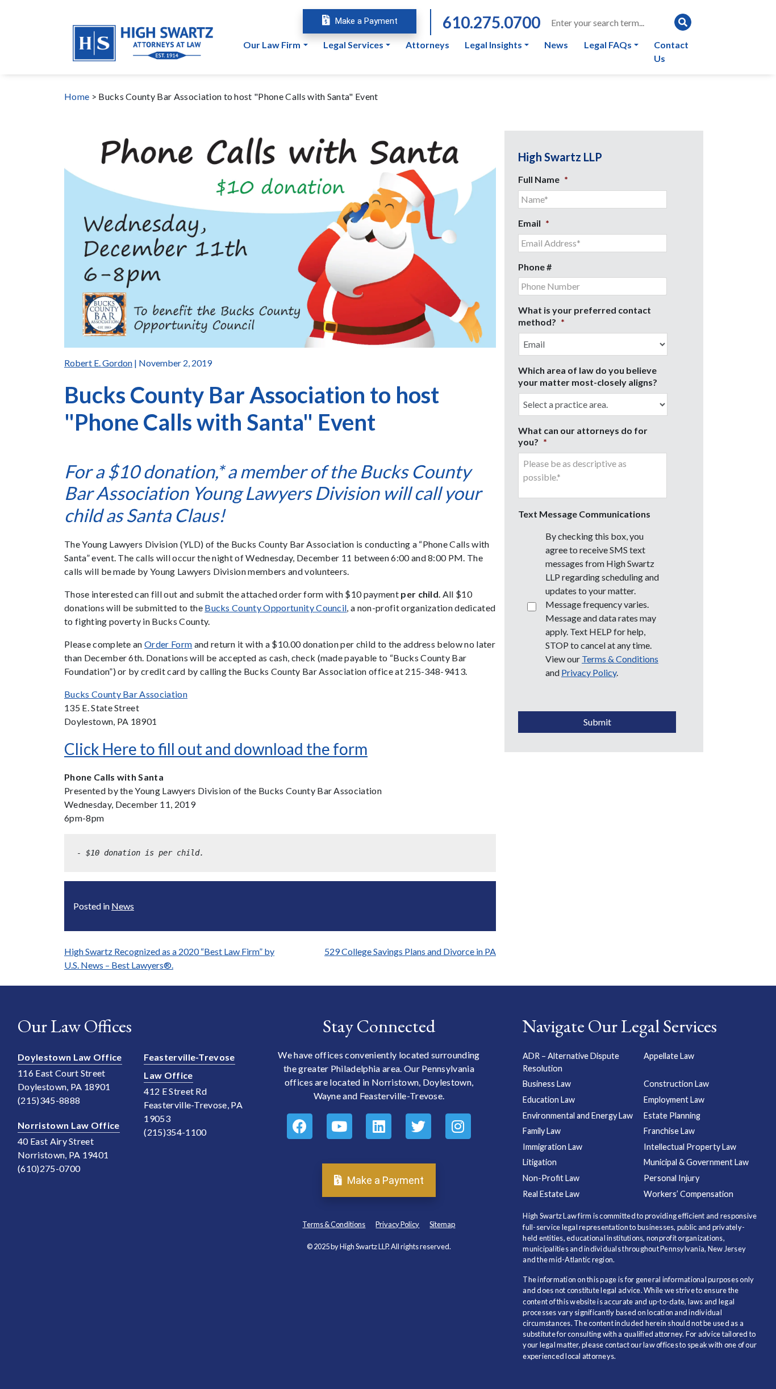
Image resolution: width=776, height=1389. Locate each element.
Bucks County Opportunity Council (276, 607)
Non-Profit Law (551, 1178)
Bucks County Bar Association (125, 694)
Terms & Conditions (620, 658)
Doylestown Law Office (70, 1057)
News (122, 905)
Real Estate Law (551, 1194)
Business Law (547, 1083)
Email (533, 223)
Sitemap (442, 1224)
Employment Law (674, 1099)
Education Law (549, 1099)
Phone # (535, 266)
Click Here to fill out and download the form (216, 748)
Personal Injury (671, 1178)
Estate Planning (672, 1115)
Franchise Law (669, 1131)
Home (76, 96)
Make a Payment (365, 21)
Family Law (542, 1131)
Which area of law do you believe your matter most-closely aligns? (587, 376)
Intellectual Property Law (690, 1147)
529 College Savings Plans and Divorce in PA (410, 951)
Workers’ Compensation (688, 1194)
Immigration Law (552, 1147)
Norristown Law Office (69, 1125)
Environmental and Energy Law (578, 1115)
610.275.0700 (491, 22)
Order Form (168, 644)
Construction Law (676, 1083)
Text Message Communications (584, 513)
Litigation (540, 1162)
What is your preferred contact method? (584, 316)
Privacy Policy (588, 672)
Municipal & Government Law (696, 1162)
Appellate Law (669, 1056)
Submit (597, 721)
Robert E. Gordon (98, 362)
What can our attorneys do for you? (583, 436)
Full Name (543, 179)
